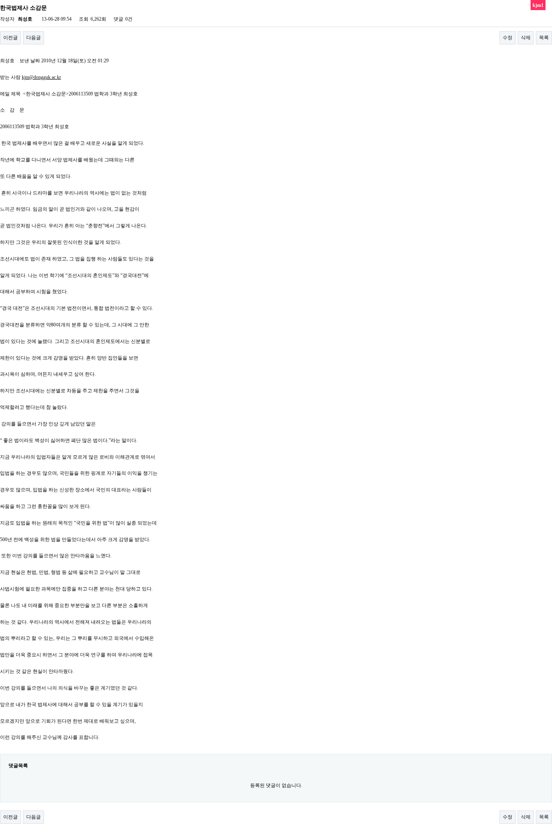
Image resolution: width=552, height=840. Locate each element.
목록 (544, 37)
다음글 (33, 37)
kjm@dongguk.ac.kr (41, 77)
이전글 (10, 37)
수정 (507, 37)
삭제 (526, 37)
